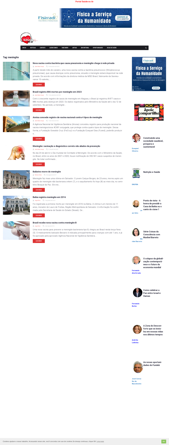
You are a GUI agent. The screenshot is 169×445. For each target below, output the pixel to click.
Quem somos (53, 47)
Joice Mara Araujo (39, 66)
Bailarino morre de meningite (47, 171)
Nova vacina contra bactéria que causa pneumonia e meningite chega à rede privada (73, 63)
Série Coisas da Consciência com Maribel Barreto (151, 234)
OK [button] (164, 441)
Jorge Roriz (37, 200)
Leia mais (39, 84)
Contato (42, 47)
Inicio (24, 47)
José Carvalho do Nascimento (137, 381)
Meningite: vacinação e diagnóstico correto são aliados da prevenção (66, 146)
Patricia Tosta (38, 175)
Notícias (33, 47)
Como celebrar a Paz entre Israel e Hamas (152, 293)
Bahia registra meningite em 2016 (49, 197)
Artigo (74, 47)
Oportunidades (98, 47)
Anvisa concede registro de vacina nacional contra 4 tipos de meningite (67, 117)
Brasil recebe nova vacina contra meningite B (55, 222)
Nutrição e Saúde (151, 172)
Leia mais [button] (100, 441)
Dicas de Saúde (111, 47)
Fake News (65, 47)
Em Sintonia (85, 47)
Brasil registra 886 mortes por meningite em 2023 (57, 92)
